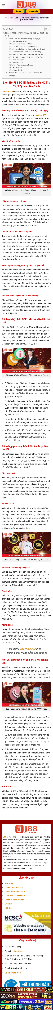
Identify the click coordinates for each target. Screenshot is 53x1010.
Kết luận (12, 76)
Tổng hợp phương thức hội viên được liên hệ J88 (26, 57)
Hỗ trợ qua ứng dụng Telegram (23, 65)
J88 (4, 837)
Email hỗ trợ (17, 67)
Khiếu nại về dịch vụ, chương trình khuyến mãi (29, 49)
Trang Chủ (8, 18)
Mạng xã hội (17, 70)
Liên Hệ (8, 904)
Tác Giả (8, 908)
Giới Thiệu (9, 883)
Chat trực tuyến (18, 60)
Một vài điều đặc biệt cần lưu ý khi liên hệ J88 (25, 73)
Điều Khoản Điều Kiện (15, 891)
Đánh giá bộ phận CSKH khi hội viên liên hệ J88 (26, 54)
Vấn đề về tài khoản (20, 41)
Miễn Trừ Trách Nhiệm (15, 895)
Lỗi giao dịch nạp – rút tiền (22, 44)
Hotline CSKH (18, 62)
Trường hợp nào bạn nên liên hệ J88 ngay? (24, 39)
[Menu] (3, 4)
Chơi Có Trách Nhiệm (14, 899)
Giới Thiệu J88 (27, 648)
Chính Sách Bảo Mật (14, 887)
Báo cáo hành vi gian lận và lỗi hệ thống (27, 52)
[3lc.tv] (26, 4)
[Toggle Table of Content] (45, 29)
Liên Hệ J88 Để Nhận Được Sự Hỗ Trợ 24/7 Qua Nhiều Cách (26, 34)
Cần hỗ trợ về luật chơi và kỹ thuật (25, 46)
